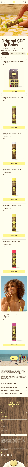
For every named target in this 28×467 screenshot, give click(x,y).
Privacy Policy (17, 442)
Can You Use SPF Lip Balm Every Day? (10, 390)
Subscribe (14, 435)
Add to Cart (14, 91)
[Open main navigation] (2, 2)
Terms (8, 442)
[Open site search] (4, 2)
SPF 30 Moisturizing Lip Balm (18, 54)
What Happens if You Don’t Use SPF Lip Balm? (12, 393)
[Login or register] (23, 2)
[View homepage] (14, 2)
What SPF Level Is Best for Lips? (9, 387)
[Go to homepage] (14, 406)
